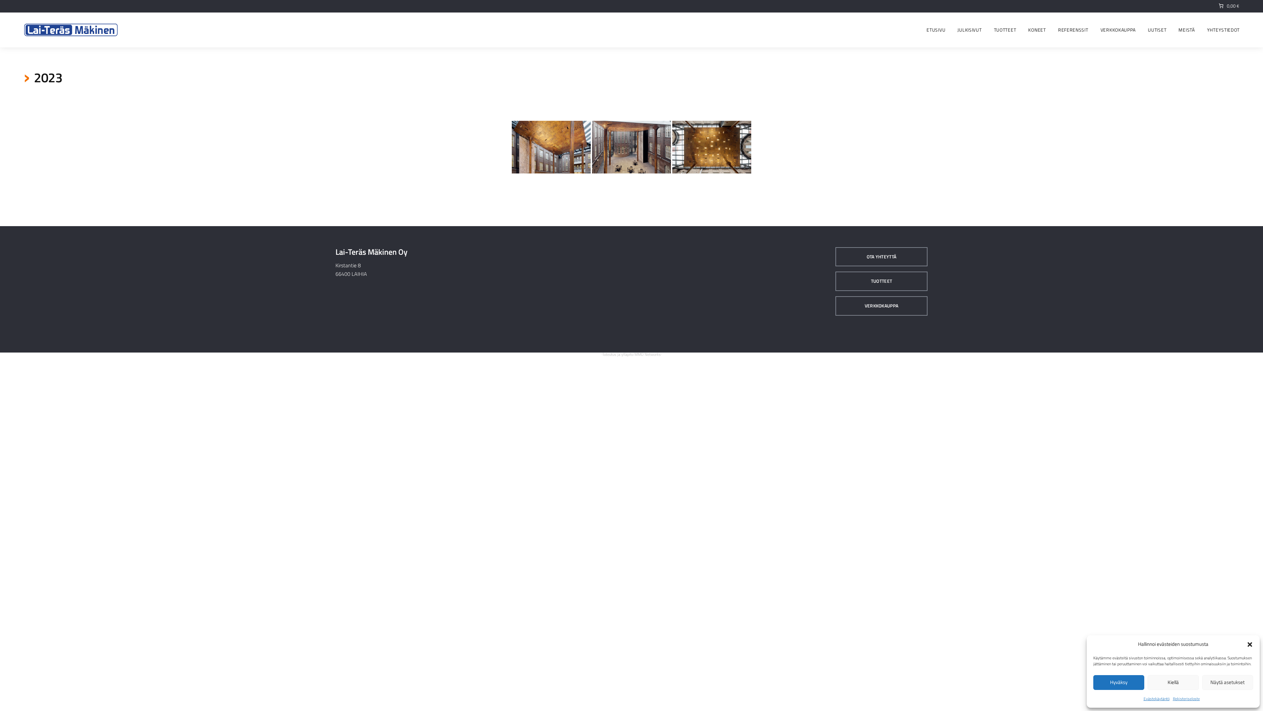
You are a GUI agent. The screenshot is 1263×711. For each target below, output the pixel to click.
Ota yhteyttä (881, 256)
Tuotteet (881, 280)
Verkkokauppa (881, 305)
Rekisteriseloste (1186, 699)
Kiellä (1173, 682)
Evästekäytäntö (1157, 699)
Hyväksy (1118, 682)
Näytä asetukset (1227, 682)
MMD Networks (647, 354)
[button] (1250, 644)
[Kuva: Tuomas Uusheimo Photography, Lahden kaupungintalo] (551, 147)
